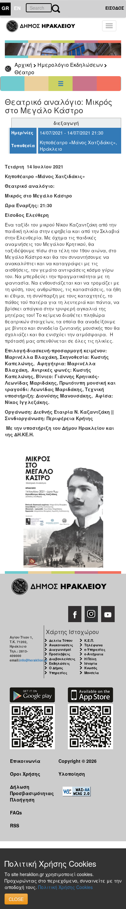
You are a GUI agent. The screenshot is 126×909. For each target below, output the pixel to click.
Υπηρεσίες (58, 673)
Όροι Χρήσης (25, 774)
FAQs (16, 812)
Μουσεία (91, 673)
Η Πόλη (90, 659)
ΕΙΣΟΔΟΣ (114, 8)
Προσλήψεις (59, 654)
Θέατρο (24, 72)
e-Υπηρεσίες (94, 649)
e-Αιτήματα (93, 654)
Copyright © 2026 (77, 761)
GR (5, 8)
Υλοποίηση (71, 774)
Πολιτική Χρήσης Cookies (65, 887)
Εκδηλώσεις (59, 663)
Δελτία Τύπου (60, 640)
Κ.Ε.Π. (89, 640)
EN (17, 8)
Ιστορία (90, 663)
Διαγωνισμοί (60, 649)
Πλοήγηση (22, 799)
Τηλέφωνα (93, 645)
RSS (14, 825)
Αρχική (23, 64)
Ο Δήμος (56, 668)
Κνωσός (90, 668)
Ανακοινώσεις (61, 645)
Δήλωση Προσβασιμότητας (29, 789)
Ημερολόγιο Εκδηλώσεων (70, 64)
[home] (44, 29)
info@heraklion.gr (33, 660)
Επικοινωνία (25, 761)
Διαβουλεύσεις (62, 659)
